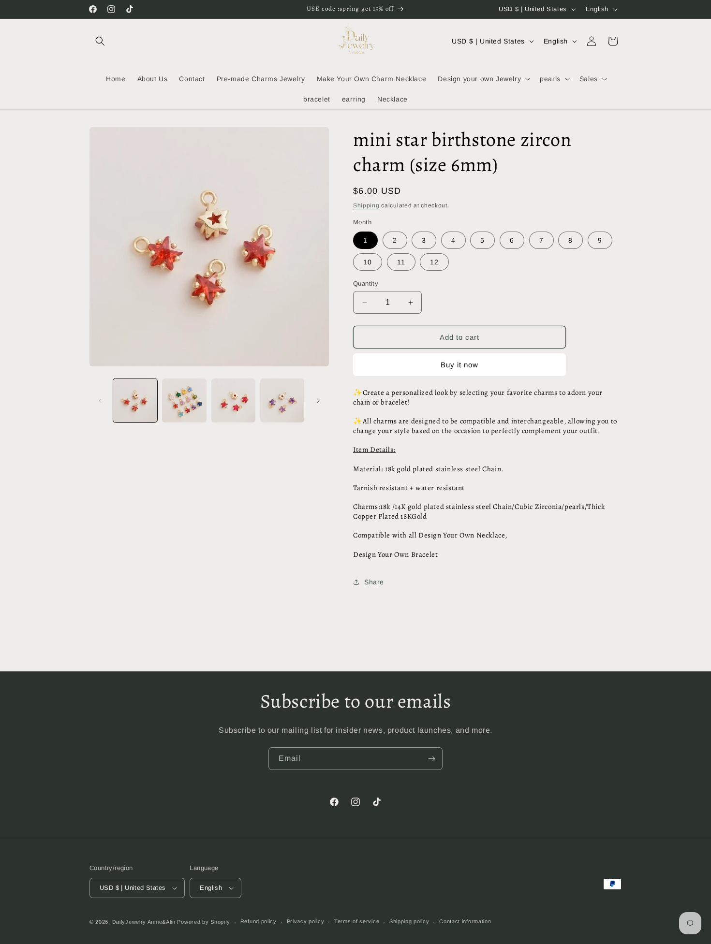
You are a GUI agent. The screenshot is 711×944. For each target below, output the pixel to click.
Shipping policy (409, 921)
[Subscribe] (431, 758)
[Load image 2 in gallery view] (184, 400)
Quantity (365, 283)
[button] (100, 41)
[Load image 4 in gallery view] (282, 400)
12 (434, 262)
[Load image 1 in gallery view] (135, 400)
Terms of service (356, 921)
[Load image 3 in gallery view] (233, 400)
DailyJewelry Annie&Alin (144, 922)
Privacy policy (306, 921)
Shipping (366, 205)
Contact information (465, 921)
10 (367, 262)
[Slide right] (318, 400)
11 (401, 262)
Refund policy (258, 921)
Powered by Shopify (203, 922)
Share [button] (374, 582)
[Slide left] (100, 400)
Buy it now (459, 365)
